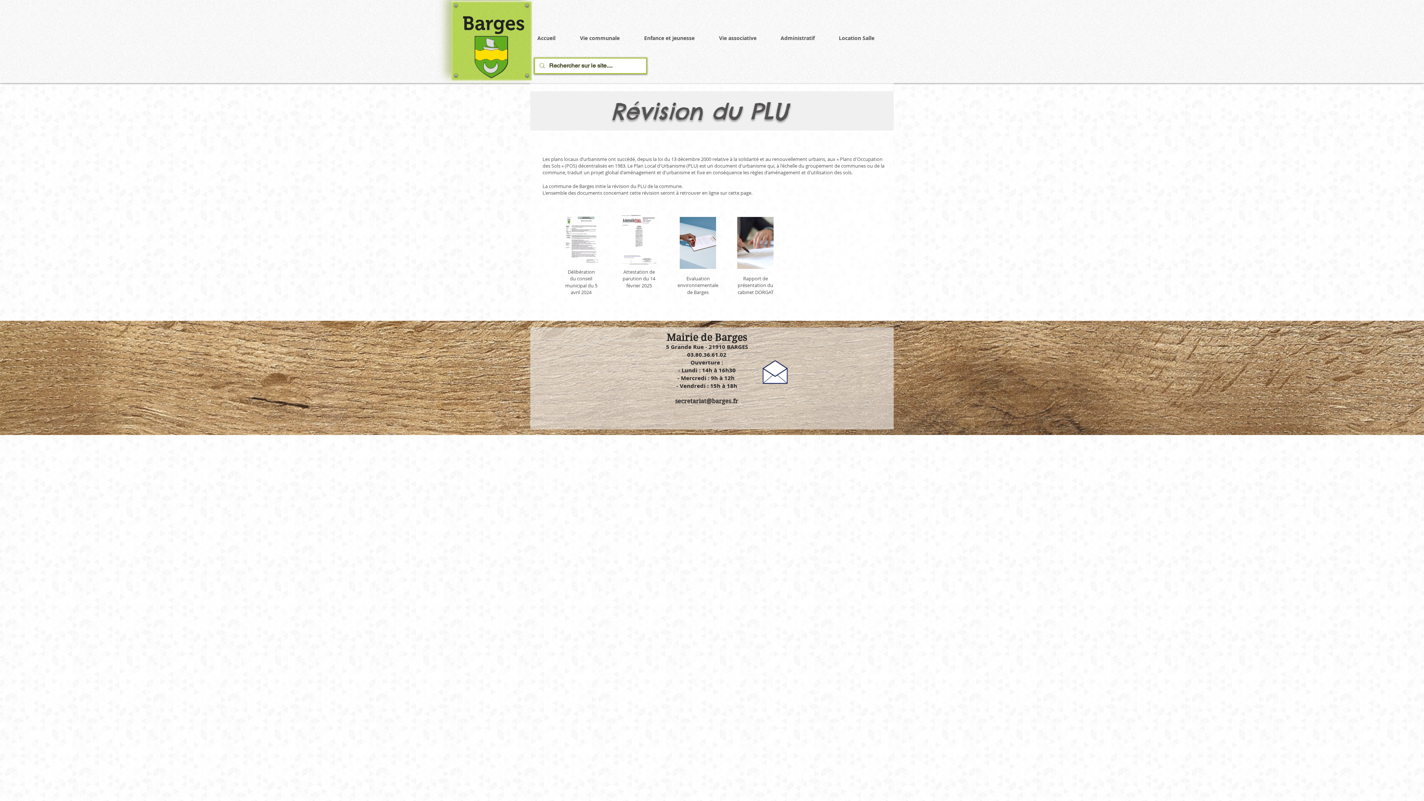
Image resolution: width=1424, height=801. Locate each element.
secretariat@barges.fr (706, 401)
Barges (493, 23)
